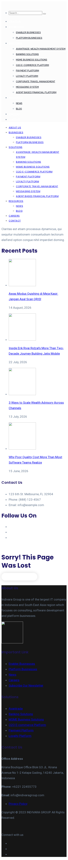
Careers (14, 680)
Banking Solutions (27, 54)
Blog (19, 108)
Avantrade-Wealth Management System (40, 48)
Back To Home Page (19, 576)
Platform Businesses (29, 37)
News (19, 103)
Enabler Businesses (28, 32)
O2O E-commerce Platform (32, 65)
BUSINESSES (16, 27)
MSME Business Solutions (31, 59)
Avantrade (16, 708)
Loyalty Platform (27, 76)
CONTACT (14, 119)
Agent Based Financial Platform (36, 92)
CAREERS (14, 114)
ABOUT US (15, 21)
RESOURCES (16, 97)
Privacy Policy (18, 804)
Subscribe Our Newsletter (26, 685)
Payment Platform (27, 70)
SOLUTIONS (15, 43)
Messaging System (27, 87)
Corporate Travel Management (35, 81)
